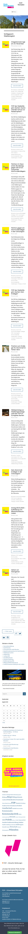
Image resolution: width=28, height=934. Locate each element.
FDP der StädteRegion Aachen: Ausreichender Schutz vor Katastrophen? (18, 108)
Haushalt (14, 808)
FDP (16, 91)
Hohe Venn (13, 216)
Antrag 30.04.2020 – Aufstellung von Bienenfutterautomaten (18, 510)
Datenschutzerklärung (8, 646)
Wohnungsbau (5, 830)
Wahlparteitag (14, 463)
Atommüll (18, 275)
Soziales (13, 96)
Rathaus (13, 820)
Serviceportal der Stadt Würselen (11, 649)
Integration (13, 93)
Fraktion (15, 152)
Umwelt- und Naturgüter (17, 563)
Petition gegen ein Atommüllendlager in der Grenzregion (18, 229)
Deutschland (5, 803)
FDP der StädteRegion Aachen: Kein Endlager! (18, 292)
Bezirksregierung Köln (8, 661)
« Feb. (3, 722)
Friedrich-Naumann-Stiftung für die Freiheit (13, 664)
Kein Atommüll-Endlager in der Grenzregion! (17, 472)
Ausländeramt (20, 89)
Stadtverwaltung (15, 561)
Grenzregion (21, 215)
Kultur (20, 814)
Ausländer (14, 89)
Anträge (14, 615)
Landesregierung (5, 817)
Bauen (12, 794)
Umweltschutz (18, 338)
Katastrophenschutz (16, 154)
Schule (16, 820)
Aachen (14, 149)
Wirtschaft (13, 827)
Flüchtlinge (23, 803)
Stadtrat (21, 822)
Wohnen (19, 827)
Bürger (13, 91)
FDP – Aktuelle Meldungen (13, 863)
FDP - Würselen (21, 4)
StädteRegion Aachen (16, 98)
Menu (14, 11)
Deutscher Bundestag (8, 659)
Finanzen (18, 803)
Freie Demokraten (12, 805)
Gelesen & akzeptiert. (14, 932)
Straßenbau (13, 824)
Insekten (21, 555)
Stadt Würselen (7, 648)
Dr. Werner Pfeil (21, 151)
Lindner (16, 817)
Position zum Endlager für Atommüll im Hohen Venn (18, 348)
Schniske (13, 499)
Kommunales (20, 216)
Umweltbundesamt (7, 657)
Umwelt (20, 157)
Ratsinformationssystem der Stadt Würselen (14, 651)
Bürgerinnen (17, 797)
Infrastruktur (20, 808)
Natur (21, 558)
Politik (21, 94)
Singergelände (22, 820)
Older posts (8, 631)
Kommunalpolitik (15, 94)
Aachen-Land (19, 149)
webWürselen (6, 654)
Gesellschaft (20, 91)
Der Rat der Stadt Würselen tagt (10, 744)
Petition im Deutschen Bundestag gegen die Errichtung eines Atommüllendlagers (18, 167)
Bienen (14, 555)
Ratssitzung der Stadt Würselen (10, 748)
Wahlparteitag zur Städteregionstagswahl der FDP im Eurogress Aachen (18, 412)
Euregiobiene (14, 617)
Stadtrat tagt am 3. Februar (9, 735)
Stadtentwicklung (12, 822)
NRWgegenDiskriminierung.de (10, 662)
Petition (21, 218)
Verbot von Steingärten (15, 571)
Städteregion (19, 96)
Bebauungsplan (17, 794)
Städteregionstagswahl (16, 462)
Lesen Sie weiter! (17, 85)
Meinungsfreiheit (22, 817)
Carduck (18, 455)
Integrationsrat (20, 93)
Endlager (13, 215)
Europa (9, 803)
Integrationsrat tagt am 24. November (18, 43)
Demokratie (14, 457)
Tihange (20, 219)
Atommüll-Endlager (20, 213)
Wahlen (8, 827)
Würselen (13, 99)
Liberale (12, 817)
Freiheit (19, 805)
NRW (24, 620)
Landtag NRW (6, 656)
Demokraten (14, 151)
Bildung (4, 797)
